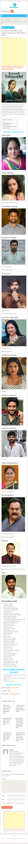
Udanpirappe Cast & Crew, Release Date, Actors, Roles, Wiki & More (7, 721)
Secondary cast (6, 124)
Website (3, 803)
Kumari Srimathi (6, 128)
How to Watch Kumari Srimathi (10, 126)
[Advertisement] (14, 54)
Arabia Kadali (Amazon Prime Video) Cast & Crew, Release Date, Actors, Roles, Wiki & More (20, 723)
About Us (3, 838)
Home (2, 19)
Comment (4, 779)
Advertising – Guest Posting (20, 838)
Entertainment (8, 19)
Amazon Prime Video (5, 20)
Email (3, 799)
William (4, 37)
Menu (3, 15)
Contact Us (14, 839)
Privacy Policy (10, 838)
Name (3, 795)
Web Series (15, 19)
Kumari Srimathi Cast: (8, 123)
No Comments (20, 37)
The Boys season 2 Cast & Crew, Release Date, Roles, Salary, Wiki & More (20, 708)
